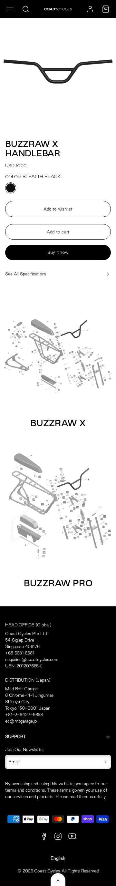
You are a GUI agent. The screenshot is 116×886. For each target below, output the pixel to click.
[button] (10, 9)
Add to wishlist (58, 209)
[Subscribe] (105, 762)
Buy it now (58, 252)
